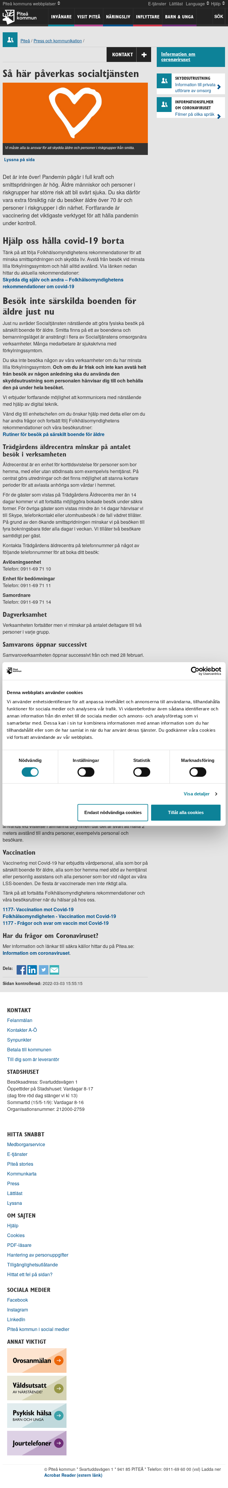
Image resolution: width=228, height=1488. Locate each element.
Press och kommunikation (58, 41)
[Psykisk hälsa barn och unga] (36, 1415)
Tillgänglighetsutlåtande (32, 1264)
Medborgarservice (26, 1144)
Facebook (17, 1299)
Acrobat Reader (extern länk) (73, 1475)
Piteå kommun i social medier (38, 1329)
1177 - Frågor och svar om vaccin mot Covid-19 (56, 923)
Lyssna (14, 1202)
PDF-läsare (19, 1245)
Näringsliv (118, 17)
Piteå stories (20, 1163)
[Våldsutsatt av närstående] (36, 1387)
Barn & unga (179, 17)
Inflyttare (147, 17)
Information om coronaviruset (36, 952)
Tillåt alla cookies (186, 812)
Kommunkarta (22, 1173)
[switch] (85, 772)
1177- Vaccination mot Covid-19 (38, 909)
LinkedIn (16, 1319)
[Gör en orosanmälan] (36, 1359)
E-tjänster (157, 4)
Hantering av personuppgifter (37, 1254)
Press (13, 1183)
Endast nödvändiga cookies (113, 812)
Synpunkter (19, 1039)
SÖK (218, 16)
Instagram (17, 1309)
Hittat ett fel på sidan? (30, 1274)
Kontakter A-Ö (22, 1029)
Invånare (61, 17)
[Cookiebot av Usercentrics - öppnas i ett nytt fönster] (195, 671)
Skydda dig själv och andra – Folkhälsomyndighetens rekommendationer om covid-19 (63, 283)
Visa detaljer (197, 793)
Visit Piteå (88, 17)
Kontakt (122, 54)
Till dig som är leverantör (33, 1059)
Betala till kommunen (29, 1049)
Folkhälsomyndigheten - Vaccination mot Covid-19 (59, 916)
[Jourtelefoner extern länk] (36, 1442)
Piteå (25, 41)
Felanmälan (19, 1020)
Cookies (16, 1235)
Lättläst (176, 4)
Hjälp (12, 1225)
